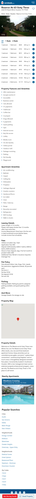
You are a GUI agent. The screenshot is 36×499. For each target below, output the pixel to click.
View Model (33, 45)
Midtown (5, 439)
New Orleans (6, 428)
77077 (4, 479)
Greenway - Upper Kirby (10, 447)
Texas (7, 14)
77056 (4, 485)
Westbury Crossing (11, 380)
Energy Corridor (7, 436)
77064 (4, 476)
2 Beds (15, 41)
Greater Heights (7, 444)
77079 (4, 482)
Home (3, 14)
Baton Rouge (6, 426)
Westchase (5, 441)
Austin (4, 417)
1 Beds (8, 41)
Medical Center (7, 454)
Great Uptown (6, 457)
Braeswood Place (7, 460)
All (2, 41)
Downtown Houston (8, 466)
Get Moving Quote (9, 496)
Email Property (27, 496)
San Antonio (6, 420)
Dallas (4, 423)
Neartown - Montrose (9, 463)
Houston (12, 14)
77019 (4, 473)
